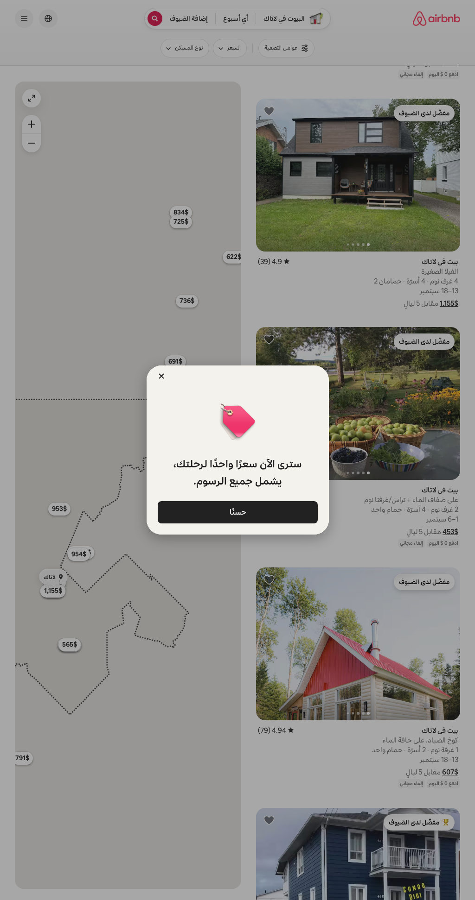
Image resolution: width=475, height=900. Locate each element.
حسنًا (237, 511)
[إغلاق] (161, 376)
